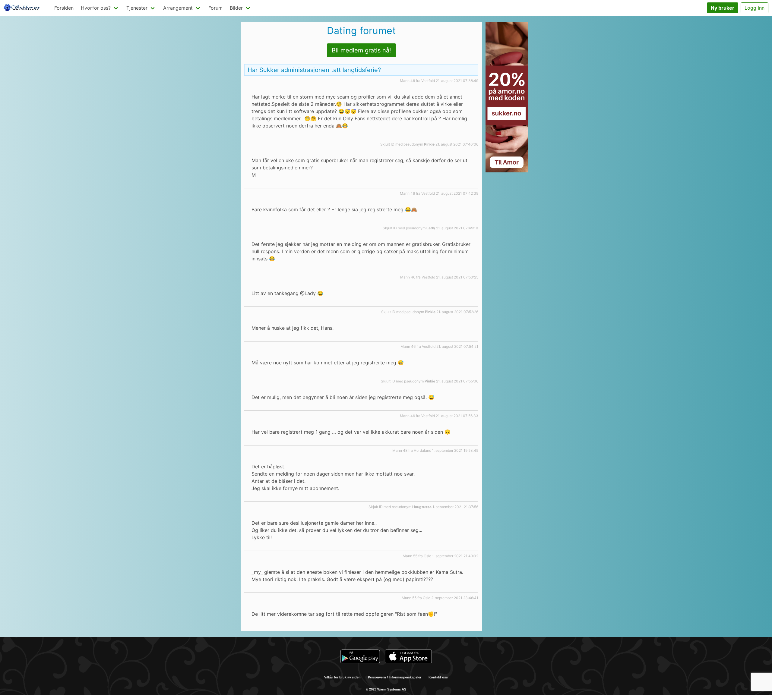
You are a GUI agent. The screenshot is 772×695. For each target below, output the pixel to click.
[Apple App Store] (408, 657)
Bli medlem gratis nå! (361, 50)
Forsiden (64, 8)
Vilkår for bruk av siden (342, 677)
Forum (215, 8)
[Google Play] (360, 657)
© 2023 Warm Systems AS (386, 689)
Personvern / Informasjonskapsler (394, 677)
